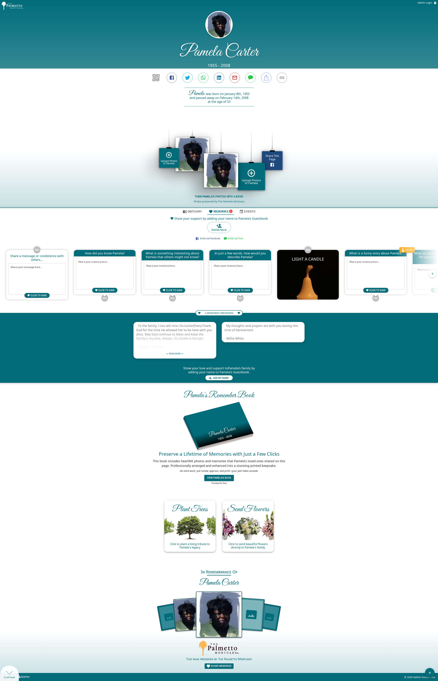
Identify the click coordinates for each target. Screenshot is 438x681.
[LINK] (282, 78)
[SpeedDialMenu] (430, 673)
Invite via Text (235, 238)
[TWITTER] (187, 78)
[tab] (192, 211)
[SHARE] (266, 78)
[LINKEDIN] (219, 78)
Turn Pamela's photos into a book (219, 196)
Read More (175, 354)
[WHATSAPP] (203, 78)
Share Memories (220, 666)
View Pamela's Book (219, 477)
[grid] (219, 163)
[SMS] (250, 78)
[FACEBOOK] (172, 78)
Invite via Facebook (209, 238)
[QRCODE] (156, 78)
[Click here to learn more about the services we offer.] (219, 648)
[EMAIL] (235, 78)
